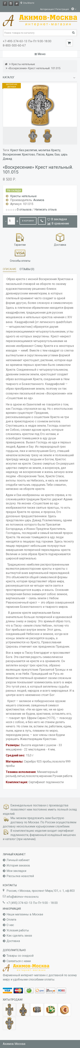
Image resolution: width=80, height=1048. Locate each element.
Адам (49, 154)
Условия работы (18, 930)
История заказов (18, 865)
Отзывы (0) (27, 269)
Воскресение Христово (19, 154)
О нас (10, 925)
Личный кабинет (18, 860)
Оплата (11, 919)
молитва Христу (49, 150)
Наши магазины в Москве (25, 914)
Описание (9, 269)
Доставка (13, 941)
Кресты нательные (23, 64)
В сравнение (60, 223)
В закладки (59, 219)
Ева (57, 154)
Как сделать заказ (19, 935)
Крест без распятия (23, 150)
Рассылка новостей (20, 876)
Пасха (40, 154)
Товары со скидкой (20, 955)
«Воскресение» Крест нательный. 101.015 (34, 68)
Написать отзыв (45, 209)
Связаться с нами (19, 961)
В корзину (28, 221)
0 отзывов (24, 209)
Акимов (38, 200)
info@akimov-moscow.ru (23, 896)
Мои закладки (16, 871)
